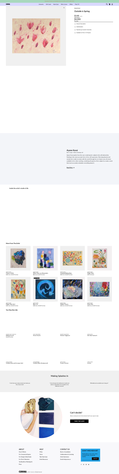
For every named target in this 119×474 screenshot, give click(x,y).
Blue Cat (35, 304)
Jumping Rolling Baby (66, 273)
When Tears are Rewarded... (40, 273)
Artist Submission (64, 456)
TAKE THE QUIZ (79, 421)
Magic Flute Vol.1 (10, 304)
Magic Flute (90, 273)
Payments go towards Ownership (83, 29)
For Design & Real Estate (25, 456)
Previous (7, 36)
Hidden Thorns (64, 304)
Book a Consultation (65, 452)
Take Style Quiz (43, 456)
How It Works (22, 452)
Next (64, 36)
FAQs (41, 452)
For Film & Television (24, 459)
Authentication (79, 26)
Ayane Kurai (77, 8)
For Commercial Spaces (25, 454)
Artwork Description (81, 23)
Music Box (90, 304)
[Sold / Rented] (45, 289)
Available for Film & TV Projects (83, 32)
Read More (70, 167)
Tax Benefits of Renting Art (25, 461)
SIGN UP (95, 458)
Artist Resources (44, 459)
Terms (41, 454)
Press (20, 464)
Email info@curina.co (65, 459)
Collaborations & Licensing (67, 454)
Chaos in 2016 (10, 273)
